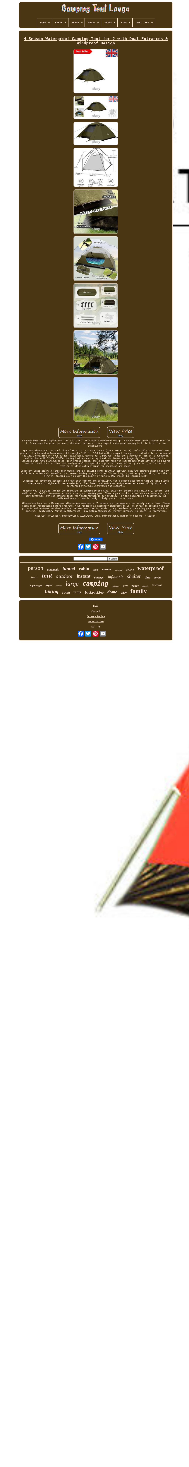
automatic (53, 569)
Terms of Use (96, 621)
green (125, 585)
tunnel (69, 568)
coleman (115, 586)
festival (157, 585)
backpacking (94, 592)
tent (47, 575)
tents (77, 592)
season (59, 585)
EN (92, 626)
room (66, 592)
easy (124, 592)
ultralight (99, 577)
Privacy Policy (96, 616)
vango (135, 585)
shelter (134, 576)
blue (147, 577)
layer (48, 585)
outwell (145, 586)
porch (157, 577)
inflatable (115, 577)
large (72, 583)
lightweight (36, 585)
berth (34, 577)
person (35, 568)
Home (95, 606)
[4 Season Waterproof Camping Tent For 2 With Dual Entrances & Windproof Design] (95, 71)
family (138, 591)
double (130, 569)
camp (95, 569)
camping (95, 583)
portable (118, 570)
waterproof (151, 568)
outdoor (64, 576)
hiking (52, 591)
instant (83, 575)
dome (112, 592)
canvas (106, 569)
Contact (95, 611)
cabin (84, 568)
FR (99, 626)
